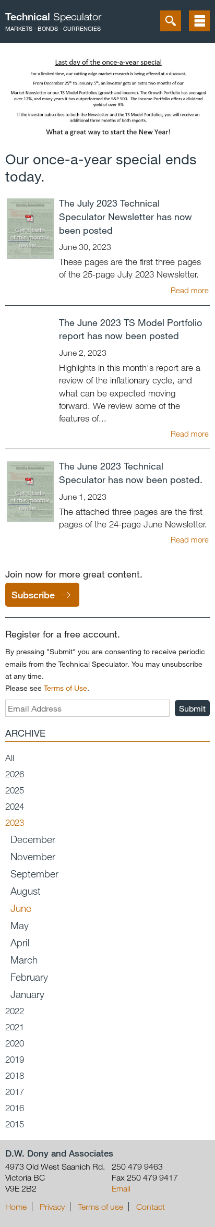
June (20, 908)
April (20, 942)
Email (121, 1188)
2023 (14, 822)
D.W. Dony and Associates (59, 1153)
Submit (192, 708)
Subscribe (33, 594)
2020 (14, 1043)
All (9, 757)
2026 (14, 773)
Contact (150, 1206)
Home (16, 1206)
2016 (14, 1107)
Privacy (52, 1206)
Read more (190, 290)
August (25, 891)
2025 (14, 790)
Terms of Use (65, 687)
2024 (14, 806)
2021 (14, 1026)
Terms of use (100, 1206)
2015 (14, 1123)
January (27, 994)
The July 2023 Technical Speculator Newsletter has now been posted (125, 216)
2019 (14, 1059)
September (34, 874)
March (24, 960)
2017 (14, 1091)
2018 (14, 1075)
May (19, 925)
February (29, 977)
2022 (14, 1010)
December (32, 839)
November (32, 856)
